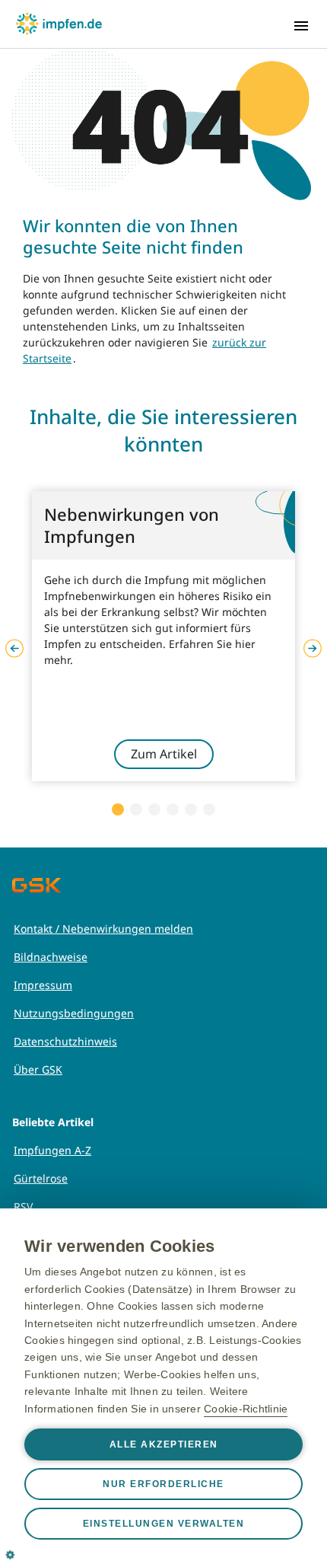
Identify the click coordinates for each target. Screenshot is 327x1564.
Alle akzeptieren (164, 1444)
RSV (23, 1206)
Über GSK (38, 1069)
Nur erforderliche (163, 1484)
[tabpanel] (163, 636)
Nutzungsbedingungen (74, 1013)
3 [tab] (154, 809)
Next (312, 649)
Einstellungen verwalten (164, 1523)
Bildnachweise (50, 957)
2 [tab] (136, 809)
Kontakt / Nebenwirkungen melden (103, 928)
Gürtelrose (41, 1178)
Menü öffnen (301, 25)
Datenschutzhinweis (65, 1041)
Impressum (43, 985)
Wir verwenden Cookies (119, 1246)
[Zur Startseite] (58, 24)
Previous (14, 649)
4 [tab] (173, 809)
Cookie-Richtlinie (245, 1409)
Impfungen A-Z (52, 1150)
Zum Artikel (164, 753)
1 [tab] (118, 809)
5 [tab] (191, 809)
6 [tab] (209, 809)
